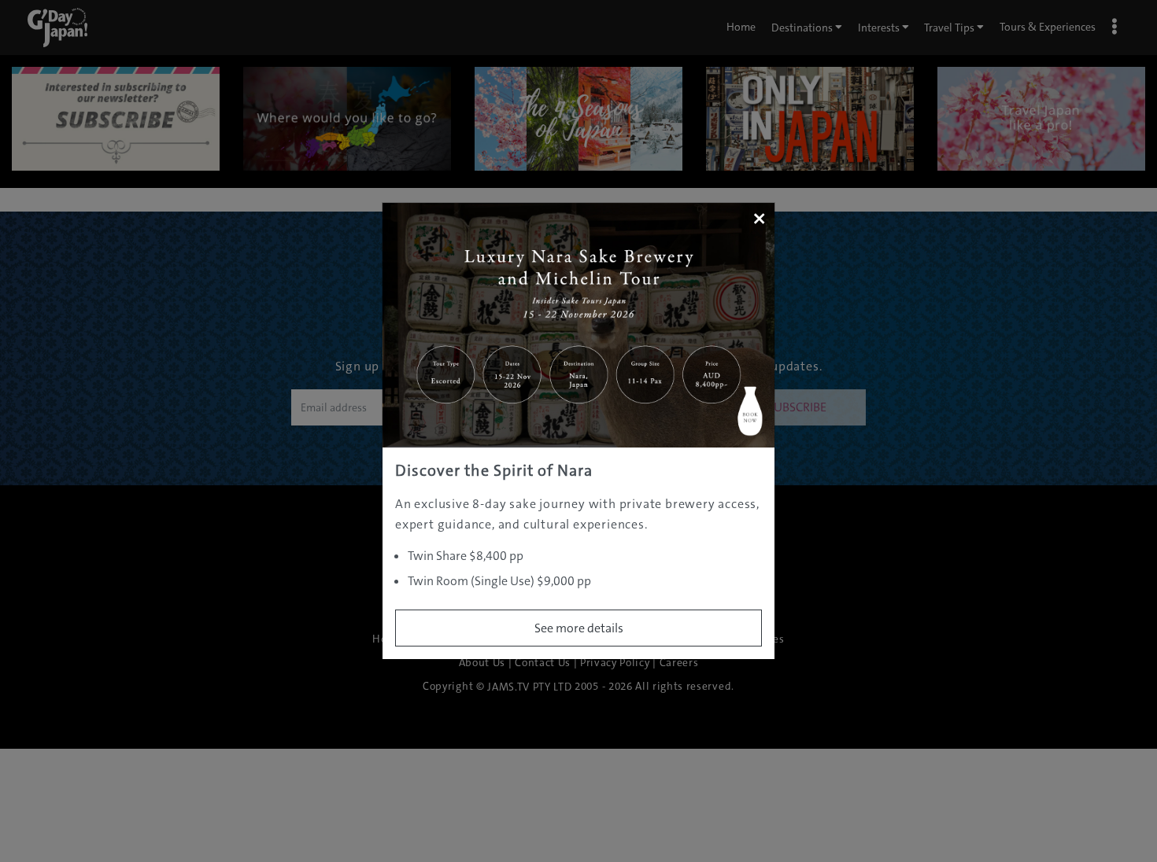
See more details (578, 628)
